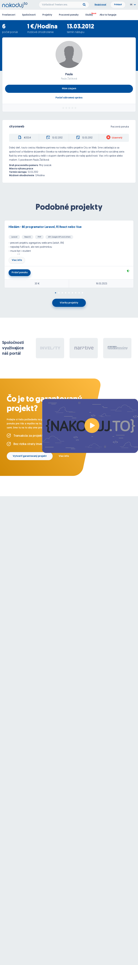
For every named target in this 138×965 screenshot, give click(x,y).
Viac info (17, 260)
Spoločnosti (29, 15)
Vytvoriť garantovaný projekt (30, 456)
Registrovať (100, 5)
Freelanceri (8, 15)
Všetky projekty (69, 303)
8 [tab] (79, 293)
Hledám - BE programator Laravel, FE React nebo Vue (45, 227)
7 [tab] (75, 293)
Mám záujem (69, 88)
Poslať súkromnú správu (69, 98)
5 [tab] (69, 293)
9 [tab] (82, 293)
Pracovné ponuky (69, 15)
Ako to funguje (108, 15)
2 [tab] (59, 293)
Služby (89, 15)
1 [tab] (55, 293)
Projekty (47, 15)
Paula (69, 74)
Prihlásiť (118, 5)
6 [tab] (72, 293)
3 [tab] (62, 293)
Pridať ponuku (20, 272)
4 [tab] (65, 293)
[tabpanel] (69, 254)
